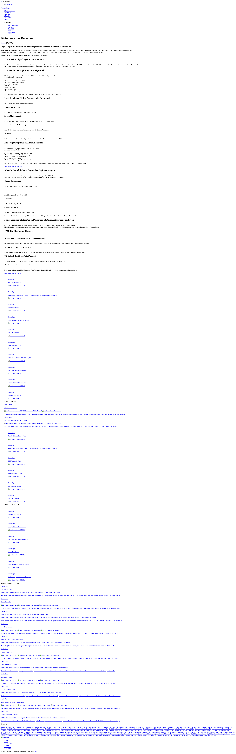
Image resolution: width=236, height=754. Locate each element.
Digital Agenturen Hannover (99, 732)
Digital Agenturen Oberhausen (118, 729)
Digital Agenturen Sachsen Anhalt (34, 729)
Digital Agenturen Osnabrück (9, 730)
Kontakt (6, 745)
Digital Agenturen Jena (193, 730)
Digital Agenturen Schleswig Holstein (220, 729)
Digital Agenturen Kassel (83, 732)
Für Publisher (8, 12)
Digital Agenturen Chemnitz (161, 734)
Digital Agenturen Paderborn (145, 735)
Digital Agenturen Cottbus (134, 729)
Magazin (6, 16)
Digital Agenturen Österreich (61, 730)
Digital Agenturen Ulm (129, 730)
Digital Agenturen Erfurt (78, 730)
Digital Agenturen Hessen (82, 729)
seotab (36, 751)
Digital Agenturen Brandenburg (161, 727)
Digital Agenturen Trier (113, 735)
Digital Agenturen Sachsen (67, 729)
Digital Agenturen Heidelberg (215, 734)
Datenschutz (8, 743)
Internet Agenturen (200, 735)
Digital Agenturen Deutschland (33, 732)
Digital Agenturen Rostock (98, 735)
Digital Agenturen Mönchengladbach (168, 729)
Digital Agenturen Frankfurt (68, 732)
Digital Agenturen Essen (80, 727)
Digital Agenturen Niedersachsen (24, 727)
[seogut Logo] (8, 4)
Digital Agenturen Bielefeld (91, 734)
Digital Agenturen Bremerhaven (27, 730)
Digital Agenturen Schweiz (31, 735)
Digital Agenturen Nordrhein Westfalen (46, 727)
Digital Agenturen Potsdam (179, 730)
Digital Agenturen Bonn (52, 729)
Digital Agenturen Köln (148, 732)
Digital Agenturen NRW (94, 727)
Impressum (7, 747)
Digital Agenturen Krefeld (116, 732)
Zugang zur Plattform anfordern (13, 166)
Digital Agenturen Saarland (201, 729)
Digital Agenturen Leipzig (177, 735)
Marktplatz (7, 14)
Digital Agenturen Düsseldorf (143, 727)
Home (6, 740)
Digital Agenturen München (74, 734)
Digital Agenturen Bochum (14, 735)
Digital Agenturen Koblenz (16, 732)
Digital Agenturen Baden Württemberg (12, 734)
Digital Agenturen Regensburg (65, 735)
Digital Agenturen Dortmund (114, 730)
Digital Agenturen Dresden (198, 734)
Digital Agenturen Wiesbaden (47, 735)
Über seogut (8, 748)
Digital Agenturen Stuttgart (110, 727)
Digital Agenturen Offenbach (144, 730)
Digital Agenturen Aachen (227, 732)
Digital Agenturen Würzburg (144, 734)
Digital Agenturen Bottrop (178, 727)
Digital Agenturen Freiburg (45, 730)
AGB (6, 742)
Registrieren (7, 17)
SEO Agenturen (190, 735)
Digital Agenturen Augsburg (126, 727)
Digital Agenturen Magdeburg (209, 730)
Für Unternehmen (9, 11)
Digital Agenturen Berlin (179, 732)
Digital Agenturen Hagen (65, 727)
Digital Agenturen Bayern (194, 732)
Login (6, 19)
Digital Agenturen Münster (162, 735)
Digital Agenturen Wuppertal (162, 730)
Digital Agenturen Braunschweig (196, 727)
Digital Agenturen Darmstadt (132, 732)
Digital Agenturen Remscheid (15, 729)
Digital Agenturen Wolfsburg (50, 732)
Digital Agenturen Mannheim (108, 734)
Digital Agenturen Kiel (186, 729)
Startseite (3, 43)
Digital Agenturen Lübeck (82, 735)
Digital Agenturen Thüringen (210, 732)
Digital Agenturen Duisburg (214, 727)
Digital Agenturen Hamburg (128, 735)
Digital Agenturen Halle (8, 727)
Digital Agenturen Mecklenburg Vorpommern (52, 734)
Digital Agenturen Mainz (150, 729)
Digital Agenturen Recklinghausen (180, 734)
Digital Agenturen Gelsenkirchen (126, 734)
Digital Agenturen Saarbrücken (99, 729)
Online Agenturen (211, 735)
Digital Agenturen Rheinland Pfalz (95, 730)
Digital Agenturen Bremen (31, 734)
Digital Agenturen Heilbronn (163, 732)
